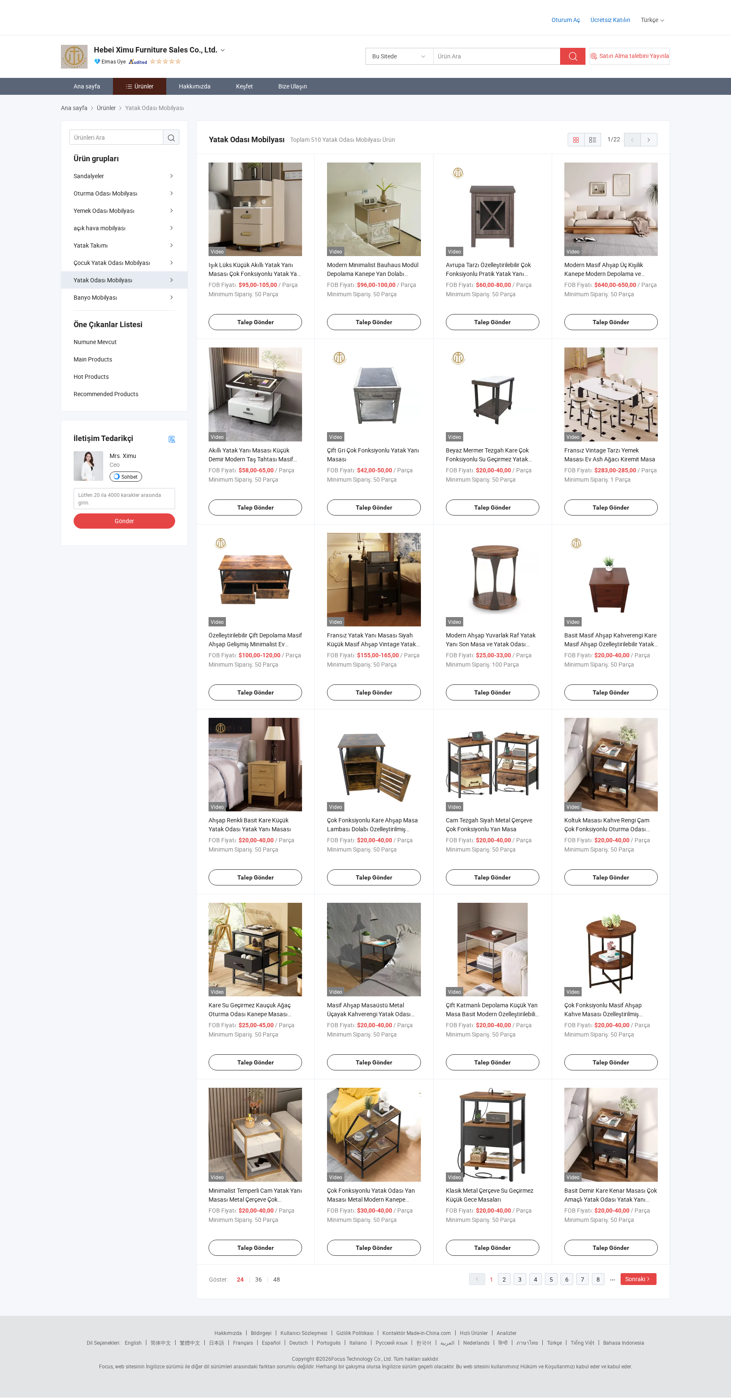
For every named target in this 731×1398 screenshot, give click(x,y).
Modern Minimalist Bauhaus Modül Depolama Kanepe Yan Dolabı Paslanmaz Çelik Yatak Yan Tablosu (373, 274)
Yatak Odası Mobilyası (103, 280)
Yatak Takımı (91, 245)
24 (240, 1279)
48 (276, 1279)
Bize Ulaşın (292, 86)
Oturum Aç (566, 20)
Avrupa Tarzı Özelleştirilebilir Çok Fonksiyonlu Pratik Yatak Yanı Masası (488, 274)
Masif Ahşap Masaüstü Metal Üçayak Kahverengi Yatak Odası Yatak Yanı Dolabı (369, 1014)
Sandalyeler (89, 176)
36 (258, 1279)
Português (329, 1342)
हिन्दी (503, 1342)
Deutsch (298, 1342)
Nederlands (476, 1342)
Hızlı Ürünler (474, 1332)
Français (243, 1342)
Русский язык (391, 1342)
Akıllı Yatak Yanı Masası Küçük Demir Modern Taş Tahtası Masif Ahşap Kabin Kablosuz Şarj (251, 459)
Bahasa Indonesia (623, 1342)
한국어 (423, 1342)
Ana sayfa (87, 86)
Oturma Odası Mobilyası (105, 193)
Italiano (358, 1342)
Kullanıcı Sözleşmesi (303, 1332)
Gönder (124, 521)
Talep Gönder (255, 322)
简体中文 (161, 1342)
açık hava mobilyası (100, 228)
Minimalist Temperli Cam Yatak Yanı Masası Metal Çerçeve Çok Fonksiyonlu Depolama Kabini (255, 1199)
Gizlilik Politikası (355, 1332)
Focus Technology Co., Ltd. (361, 1358)
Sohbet (129, 476)
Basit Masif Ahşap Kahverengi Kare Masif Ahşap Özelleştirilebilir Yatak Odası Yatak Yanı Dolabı (610, 644)
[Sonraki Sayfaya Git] (649, 139)
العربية (447, 1342)
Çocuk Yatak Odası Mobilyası (112, 263)
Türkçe (554, 1342)
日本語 (216, 1342)
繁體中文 (190, 1342)
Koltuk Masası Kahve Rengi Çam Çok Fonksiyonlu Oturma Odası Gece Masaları (606, 829)
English (133, 1342)
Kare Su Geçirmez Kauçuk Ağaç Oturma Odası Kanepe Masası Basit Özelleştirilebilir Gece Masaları (255, 1014)
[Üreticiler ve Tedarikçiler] (115, 17)
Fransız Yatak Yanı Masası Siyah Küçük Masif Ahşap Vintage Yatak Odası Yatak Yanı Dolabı (371, 644)
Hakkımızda (195, 86)
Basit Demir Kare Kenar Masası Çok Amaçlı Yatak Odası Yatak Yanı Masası (610, 1199)
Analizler (507, 1332)
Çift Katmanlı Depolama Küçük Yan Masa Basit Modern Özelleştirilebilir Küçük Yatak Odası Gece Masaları (492, 1014)
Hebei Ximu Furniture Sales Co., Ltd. (155, 49)
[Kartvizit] (171, 438)
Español (271, 1342)
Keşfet (244, 86)
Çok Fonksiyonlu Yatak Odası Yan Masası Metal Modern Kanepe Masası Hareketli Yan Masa (371, 1199)
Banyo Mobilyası (95, 297)
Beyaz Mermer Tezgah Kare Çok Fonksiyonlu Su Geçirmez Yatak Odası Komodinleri (487, 459)
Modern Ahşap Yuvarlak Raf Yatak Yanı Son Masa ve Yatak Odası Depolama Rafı (491, 644)
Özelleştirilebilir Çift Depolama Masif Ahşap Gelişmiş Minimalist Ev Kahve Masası (255, 644)
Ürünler (144, 86)
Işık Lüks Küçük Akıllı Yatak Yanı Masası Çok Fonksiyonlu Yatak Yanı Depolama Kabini (255, 274)
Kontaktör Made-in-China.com (416, 1332)
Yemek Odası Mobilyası (104, 211)
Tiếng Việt (582, 1342)
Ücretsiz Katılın (610, 20)
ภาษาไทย (527, 1342)
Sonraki (635, 1279)
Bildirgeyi (261, 1332)
